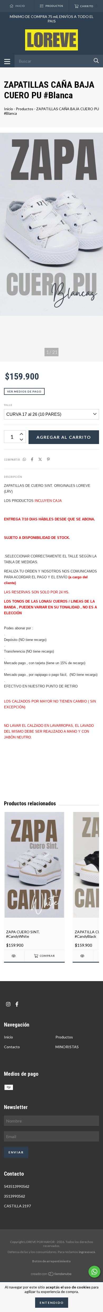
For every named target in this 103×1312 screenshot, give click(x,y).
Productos (24, 109)
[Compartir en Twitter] (40, 459)
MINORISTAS (67, 1047)
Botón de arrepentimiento (51, 1261)
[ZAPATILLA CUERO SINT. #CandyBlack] (83, 956)
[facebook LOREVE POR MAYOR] (17, 1004)
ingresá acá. (87, 1252)
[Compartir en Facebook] (32, 459)
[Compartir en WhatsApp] (24, 459)
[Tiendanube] (51, 1274)
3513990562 (14, 1196)
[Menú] (7, 61)
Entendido (52, 1303)
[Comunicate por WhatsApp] (94, 1272)
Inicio (8, 109)
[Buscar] (96, 60)
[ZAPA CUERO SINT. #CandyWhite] (14, 956)
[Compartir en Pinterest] (48, 459)
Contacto (12, 1047)
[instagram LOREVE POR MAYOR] (8, 1004)
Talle (8, 404)
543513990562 (16, 1186)
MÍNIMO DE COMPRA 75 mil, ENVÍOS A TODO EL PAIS (51, 18)
